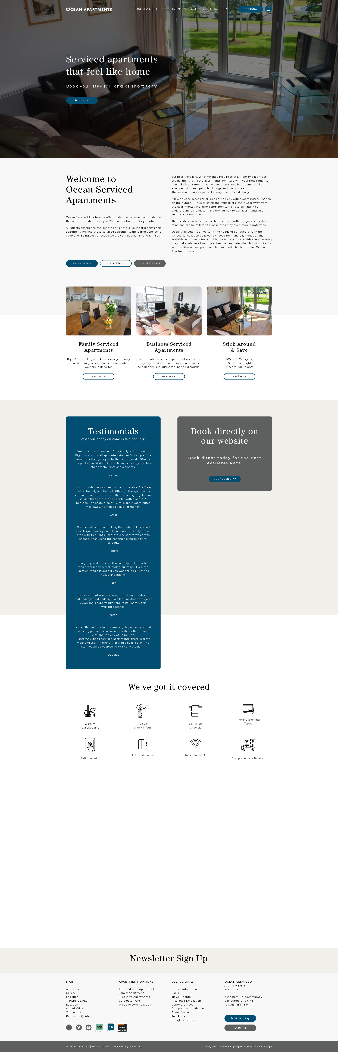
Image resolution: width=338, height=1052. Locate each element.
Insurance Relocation (186, 1000)
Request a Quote (78, 1016)
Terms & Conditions (77, 1046)
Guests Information (185, 989)
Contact (228, 9)
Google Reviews (183, 1020)
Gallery (197, 9)
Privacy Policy (100, 1046)
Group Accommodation (135, 1004)
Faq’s (175, 993)
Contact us (73, 1012)
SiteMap (137, 1046)
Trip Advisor (180, 1016)
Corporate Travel (130, 1000)
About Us (72, 989)
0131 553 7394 (239, 1004)
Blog (213, 9)
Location (72, 1004)
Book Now (250, 9)
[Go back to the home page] (89, 9)
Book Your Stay (82, 263)
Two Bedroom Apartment (136, 989)
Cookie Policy (121, 1046)
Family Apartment (131, 993)
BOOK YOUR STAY (225, 479)
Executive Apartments (134, 996)
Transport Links (76, 1000)
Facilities (72, 996)
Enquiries (116, 263)
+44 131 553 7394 (149, 263)
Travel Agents (181, 996)
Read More (98, 376)
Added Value (74, 1008)
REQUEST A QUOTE (145, 9)
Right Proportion (246, 1046)
